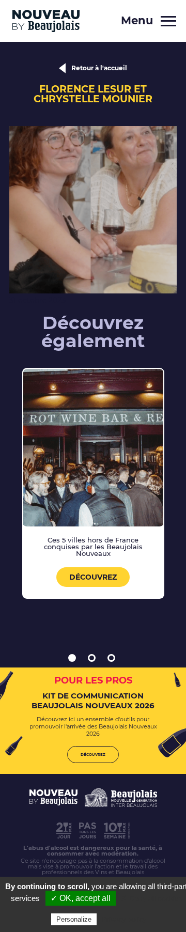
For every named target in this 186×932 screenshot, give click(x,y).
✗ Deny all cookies (151, 898)
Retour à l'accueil (99, 68)
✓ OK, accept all (81, 898)
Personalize (73, 919)
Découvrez (93, 577)
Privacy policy (124, 919)
